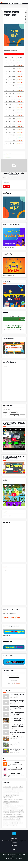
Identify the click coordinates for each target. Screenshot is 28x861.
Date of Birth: (6, 415)
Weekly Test (16, 795)
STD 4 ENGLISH (6, 795)
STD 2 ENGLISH (20, 791)
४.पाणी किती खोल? (17, 743)
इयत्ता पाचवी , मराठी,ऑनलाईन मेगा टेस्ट (17, 750)
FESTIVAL (15, 788)
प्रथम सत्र (10, 820)
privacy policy (19, 858)
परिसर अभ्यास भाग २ (6, 818)
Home (7, 858)
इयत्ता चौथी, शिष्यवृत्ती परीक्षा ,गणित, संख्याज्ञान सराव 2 (14, 174)
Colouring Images (7, 515)
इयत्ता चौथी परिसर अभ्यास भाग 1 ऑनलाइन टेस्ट (10, 799)
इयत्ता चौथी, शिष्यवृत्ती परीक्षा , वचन (17, 695)
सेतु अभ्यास (14, 825)
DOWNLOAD (20, 63)
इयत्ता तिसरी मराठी (6, 810)
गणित (23, 812)
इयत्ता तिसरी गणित (19, 805)
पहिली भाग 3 (18, 818)
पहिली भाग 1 (13, 818)
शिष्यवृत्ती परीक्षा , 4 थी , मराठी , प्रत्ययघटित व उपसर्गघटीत (17, 701)
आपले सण (11, 797)
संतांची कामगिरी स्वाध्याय (17, 737)
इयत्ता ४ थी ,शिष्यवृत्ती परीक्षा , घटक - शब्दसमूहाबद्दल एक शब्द (17, 731)
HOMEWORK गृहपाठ (15, 3)
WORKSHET (6, 797)
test (11, 795)
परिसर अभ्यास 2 (6, 816)
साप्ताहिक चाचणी (8, 825)
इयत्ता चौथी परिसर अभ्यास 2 (7, 803)
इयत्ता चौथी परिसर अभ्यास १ (14, 801)
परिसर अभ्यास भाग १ (20, 816)
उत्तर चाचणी (18, 812)
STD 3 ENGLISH (15, 793)
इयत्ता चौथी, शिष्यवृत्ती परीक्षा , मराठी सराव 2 (17, 719)
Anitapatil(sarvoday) (16, 768)
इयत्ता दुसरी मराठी (19, 810)
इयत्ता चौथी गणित (6, 801)
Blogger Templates (12, 854)
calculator (5, 788)
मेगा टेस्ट (10, 823)
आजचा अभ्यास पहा (11, 617)
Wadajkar (16, 762)
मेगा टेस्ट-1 (15, 823)
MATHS (20, 788)
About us (12, 858)
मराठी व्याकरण (6, 823)
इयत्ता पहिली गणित (6, 812)
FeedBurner (17, 683)
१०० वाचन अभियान (15, 786)
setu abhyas (6, 791)
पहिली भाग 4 (5, 820)
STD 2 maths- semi (7, 793)
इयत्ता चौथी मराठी (21, 799)
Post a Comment (8, 157)
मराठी (14, 820)
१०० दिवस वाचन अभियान (7, 786)
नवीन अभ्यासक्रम (9, 814)
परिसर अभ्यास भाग (12, 816)
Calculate (22, 415)
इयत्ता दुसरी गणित (12, 810)
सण (4, 825)
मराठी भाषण (18, 820)
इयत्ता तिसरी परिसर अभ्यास (14, 808)
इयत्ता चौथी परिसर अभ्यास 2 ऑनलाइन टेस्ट (10, 805)
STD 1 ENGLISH (13, 791)
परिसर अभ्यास (19, 814)
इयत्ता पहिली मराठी (12, 812)
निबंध (14, 814)
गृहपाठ (4, 814)
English (10, 788)
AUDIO (21, 786)
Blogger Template (14, 856)
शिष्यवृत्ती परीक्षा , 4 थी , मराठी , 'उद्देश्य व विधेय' (17, 707)
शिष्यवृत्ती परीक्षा (21, 823)
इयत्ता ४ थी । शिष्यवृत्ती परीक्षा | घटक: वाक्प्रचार (17, 713)
